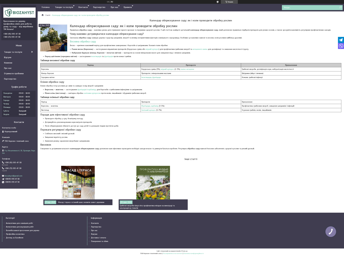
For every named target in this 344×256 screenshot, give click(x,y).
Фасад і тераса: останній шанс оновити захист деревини (81, 202)
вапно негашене (187, 69)
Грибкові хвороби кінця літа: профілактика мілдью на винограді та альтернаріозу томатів (147, 206)
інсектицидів (96, 56)
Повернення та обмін (99, 241)
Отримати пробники (14, 73)
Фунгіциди (145, 106)
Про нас (114, 7)
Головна (46, 7)
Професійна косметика (15, 234)
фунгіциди (156, 77)
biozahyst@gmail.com (13, 176)
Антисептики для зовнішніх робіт (19, 223)
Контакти (83, 7)
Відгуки (7, 57)
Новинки (8, 62)
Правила (128, 7)
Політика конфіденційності (194, 253)
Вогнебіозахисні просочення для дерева (22, 230)
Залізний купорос (148, 110)
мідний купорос (152, 49)
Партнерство (99, 7)
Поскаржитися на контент (172, 253)
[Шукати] (340, 7)
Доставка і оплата (98, 238)
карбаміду (92, 89)
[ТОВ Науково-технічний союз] (19, 12)
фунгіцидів (108, 56)
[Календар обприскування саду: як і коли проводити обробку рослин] (53, 38)
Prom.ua (184, 251)
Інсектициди (146, 77)
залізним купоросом (92, 93)
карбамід (154, 106)
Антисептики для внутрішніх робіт (20, 227)
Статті (47, 15)
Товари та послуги (64, 7)
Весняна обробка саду (83, 41)
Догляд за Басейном (14, 238)
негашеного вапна (200, 49)
